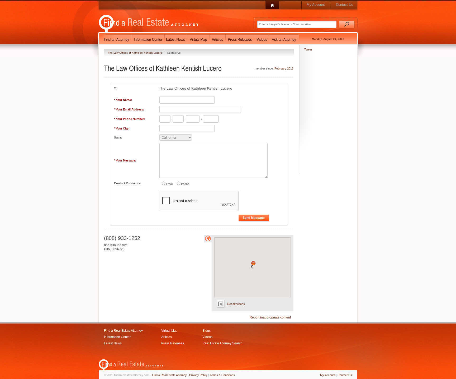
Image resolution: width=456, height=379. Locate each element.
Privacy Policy (198, 375)
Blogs (206, 330)
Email (169, 184)
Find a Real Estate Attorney (123, 330)
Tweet (308, 49)
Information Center (117, 337)
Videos (207, 337)
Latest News (113, 343)
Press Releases (172, 343)
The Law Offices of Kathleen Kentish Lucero (135, 52)
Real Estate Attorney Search (222, 343)
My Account (316, 5)
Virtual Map (169, 330)
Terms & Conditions (222, 375)
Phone (185, 184)
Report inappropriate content (270, 317)
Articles (166, 337)
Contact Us (344, 5)
